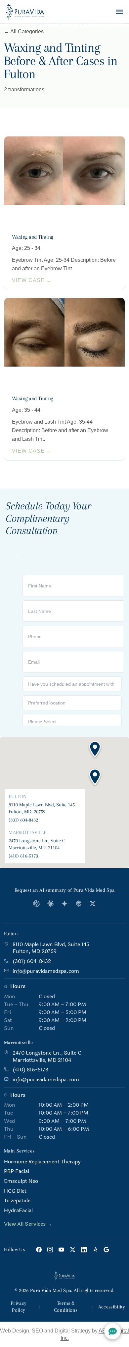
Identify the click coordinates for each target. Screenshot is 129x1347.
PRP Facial (16, 1171)
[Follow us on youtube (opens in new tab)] (61, 1249)
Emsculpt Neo (21, 1181)
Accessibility (111, 1307)
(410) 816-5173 (23, 856)
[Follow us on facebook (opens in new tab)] (39, 1249)
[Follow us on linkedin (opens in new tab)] (84, 1249)
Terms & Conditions (66, 1306)
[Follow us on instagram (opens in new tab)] (50, 1249)
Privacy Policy (18, 1306)
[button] (95, 777)
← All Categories (24, 31)
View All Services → (28, 1224)
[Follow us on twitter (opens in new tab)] (72, 1249)
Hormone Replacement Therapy (42, 1161)
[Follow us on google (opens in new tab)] (106, 1249)
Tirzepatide (17, 1200)
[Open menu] (119, 12)
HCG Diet (15, 1191)
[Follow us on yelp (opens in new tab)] (95, 1249)
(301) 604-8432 (23, 820)
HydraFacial (18, 1210)
